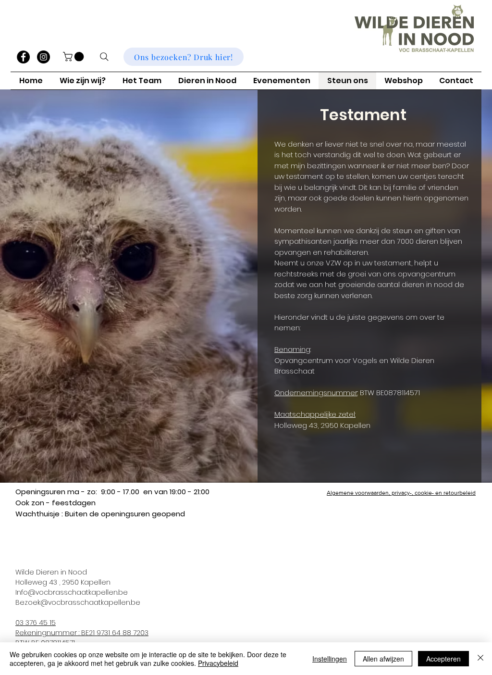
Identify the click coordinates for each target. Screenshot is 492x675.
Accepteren (443, 658)
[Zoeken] (104, 57)
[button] (74, 57)
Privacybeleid (218, 663)
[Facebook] (23, 56)
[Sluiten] (480, 658)
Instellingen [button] (329, 658)
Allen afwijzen (383, 658)
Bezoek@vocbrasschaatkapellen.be (77, 602)
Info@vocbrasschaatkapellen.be (71, 592)
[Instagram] (43, 56)
